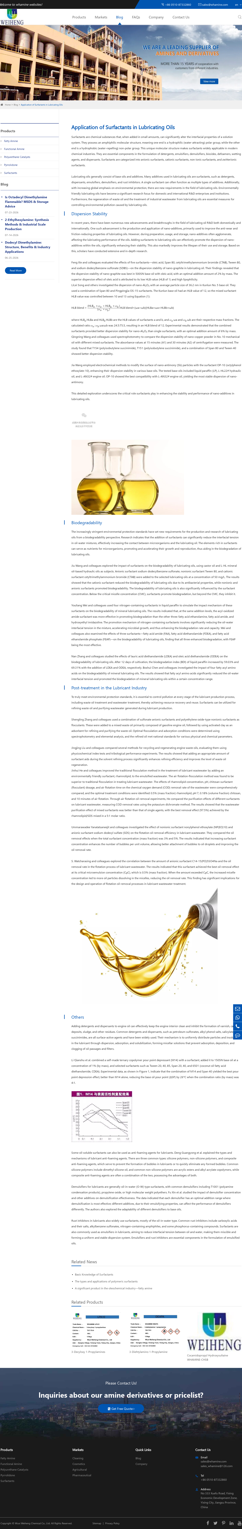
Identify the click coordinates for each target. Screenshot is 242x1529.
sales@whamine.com (213, 4)
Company (156, 16)
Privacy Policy (112, 1523)
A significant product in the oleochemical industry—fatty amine (113, 1288)
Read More (16, 270)
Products (79, 16)
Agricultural (79, 1469)
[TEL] (237, 1026)
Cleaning (77, 1458)
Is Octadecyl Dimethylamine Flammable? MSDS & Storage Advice (27, 201)
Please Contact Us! (121, 1383)
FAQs (136, 16)
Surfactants (10, 173)
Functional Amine (14, 149)
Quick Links (143, 1449)
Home (8, 104)
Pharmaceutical (81, 1475)
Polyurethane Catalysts (17, 157)
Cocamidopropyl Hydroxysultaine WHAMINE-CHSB (207, 1357)
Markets (101, 16)
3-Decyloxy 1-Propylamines (88, 1352)
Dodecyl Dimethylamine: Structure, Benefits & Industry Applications (27, 247)
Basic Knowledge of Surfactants (94, 1274)
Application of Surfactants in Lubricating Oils (42, 104)
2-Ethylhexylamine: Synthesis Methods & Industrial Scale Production (27, 224)
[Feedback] (237, 1035)
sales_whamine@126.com (217, 1466)
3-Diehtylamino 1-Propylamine (148, 1352)
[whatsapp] (237, 1017)
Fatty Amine (11, 141)
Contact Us (181, 16)
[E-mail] (237, 1008)
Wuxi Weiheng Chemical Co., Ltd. (32, 1523)
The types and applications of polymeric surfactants (106, 1281)
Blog (119, 16)
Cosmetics (78, 1464)
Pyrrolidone (11, 165)
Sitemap (96, 1523)
